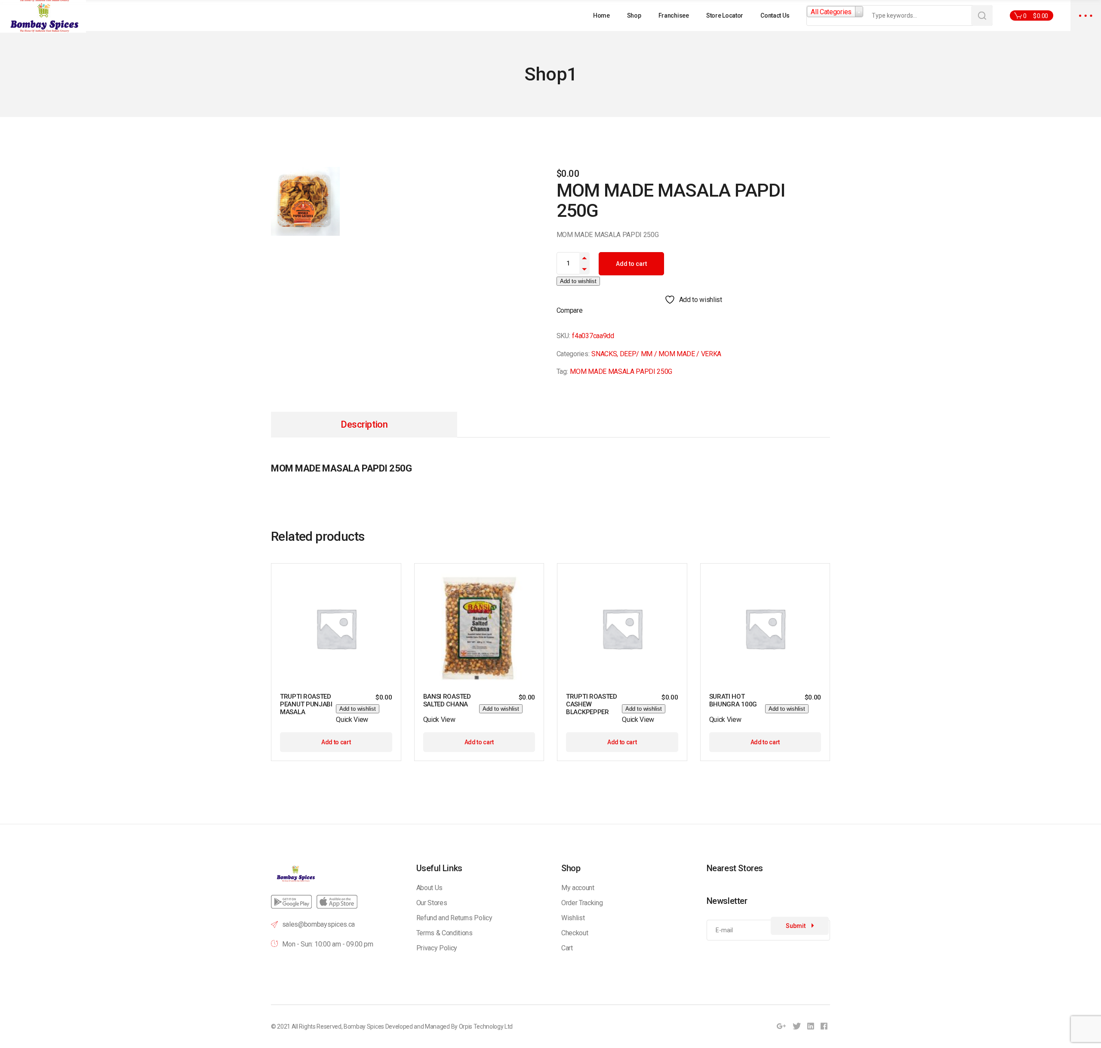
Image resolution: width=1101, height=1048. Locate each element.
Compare (570, 310)
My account (577, 888)
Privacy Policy (437, 948)
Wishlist (572, 918)
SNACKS (604, 354)
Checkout (574, 933)
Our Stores (431, 903)
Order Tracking (582, 903)
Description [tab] (364, 424)
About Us (429, 888)
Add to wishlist (578, 281)
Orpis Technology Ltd (486, 1026)
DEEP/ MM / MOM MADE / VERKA (670, 354)
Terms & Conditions (444, 933)
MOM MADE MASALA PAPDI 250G (621, 371)
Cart (567, 948)
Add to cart (631, 263)
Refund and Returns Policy (454, 918)
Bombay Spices (364, 1026)
